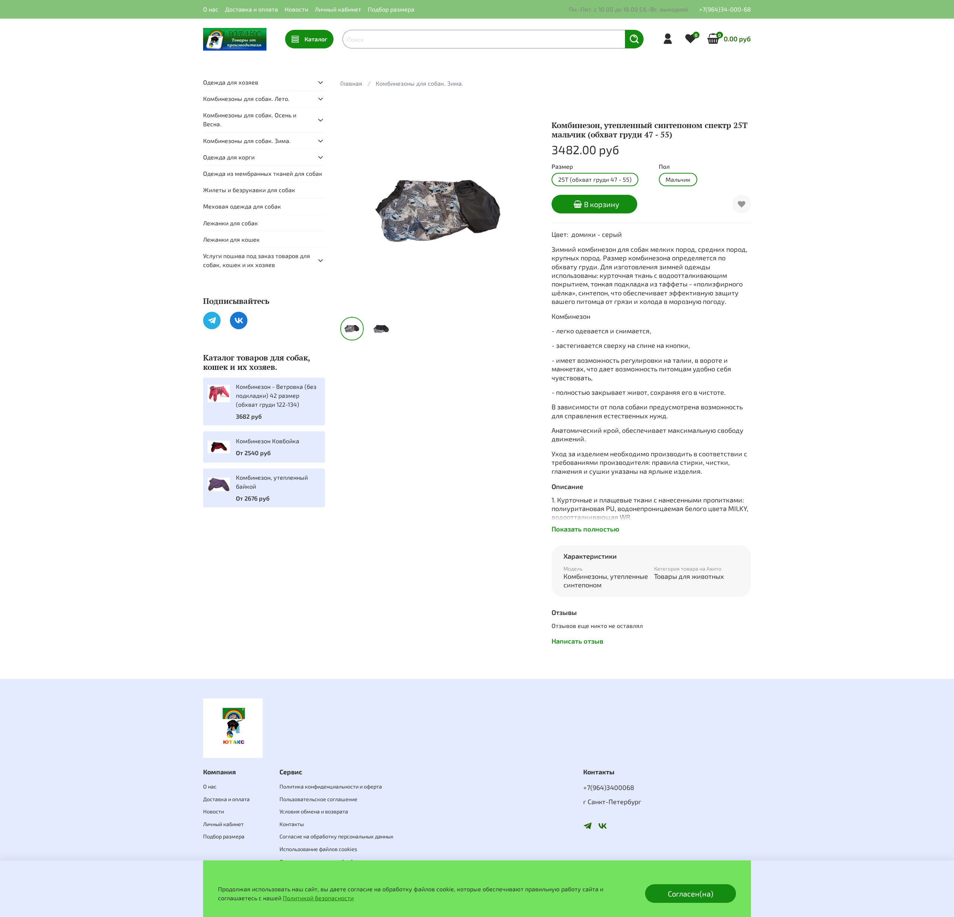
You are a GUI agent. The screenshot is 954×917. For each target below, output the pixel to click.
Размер (562, 166)
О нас (210, 9)
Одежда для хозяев (230, 82)
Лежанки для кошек (231, 239)
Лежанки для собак (230, 222)
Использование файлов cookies (318, 849)
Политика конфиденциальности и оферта (330, 786)
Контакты (291, 824)
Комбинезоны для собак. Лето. (246, 98)
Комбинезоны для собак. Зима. (419, 83)
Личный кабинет (338, 9)
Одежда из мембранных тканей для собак (262, 173)
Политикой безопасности (318, 897)
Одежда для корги (229, 157)
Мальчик (678, 179)
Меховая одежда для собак (242, 206)
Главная (351, 83)
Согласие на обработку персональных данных (336, 836)
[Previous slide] (352, 211)
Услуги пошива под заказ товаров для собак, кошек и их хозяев (256, 260)
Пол (664, 166)
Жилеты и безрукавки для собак (249, 189)
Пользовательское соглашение (318, 799)
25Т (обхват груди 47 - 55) (595, 179)
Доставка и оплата (251, 9)
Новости (296, 9)
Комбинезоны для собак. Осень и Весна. (249, 120)
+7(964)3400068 (608, 787)
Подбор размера (391, 9)
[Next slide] (528, 211)
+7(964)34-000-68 (725, 9)
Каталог (315, 38)
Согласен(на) (690, 893)
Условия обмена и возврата (313, 811)
